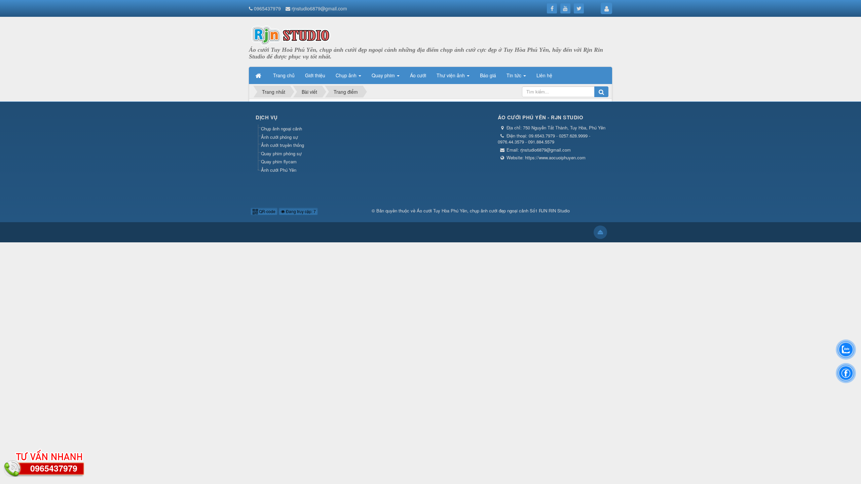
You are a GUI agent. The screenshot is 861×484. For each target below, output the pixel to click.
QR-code (266, 211)
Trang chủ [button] (284, 75)
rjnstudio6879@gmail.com (319, 8)
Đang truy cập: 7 (300, 211)
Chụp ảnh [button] (347, 75)
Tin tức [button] (515, 75)
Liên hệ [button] (544, 75)
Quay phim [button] (384, 75)
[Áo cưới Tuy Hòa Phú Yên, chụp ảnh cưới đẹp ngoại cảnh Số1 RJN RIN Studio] (291, 34)
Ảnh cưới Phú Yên (278, 170)
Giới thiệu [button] (315, 75)
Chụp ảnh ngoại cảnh (281, 128)
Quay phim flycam (279, 161)
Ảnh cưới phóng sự (279, 137)
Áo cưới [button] (418, 75)
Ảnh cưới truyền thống (282, 145)
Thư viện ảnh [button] (451, 75)
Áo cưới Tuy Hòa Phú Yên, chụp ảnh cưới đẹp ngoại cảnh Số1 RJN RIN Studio (493, 210)
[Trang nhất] (259, 75)
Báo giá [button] (488, 75)
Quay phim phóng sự (281, 153)
